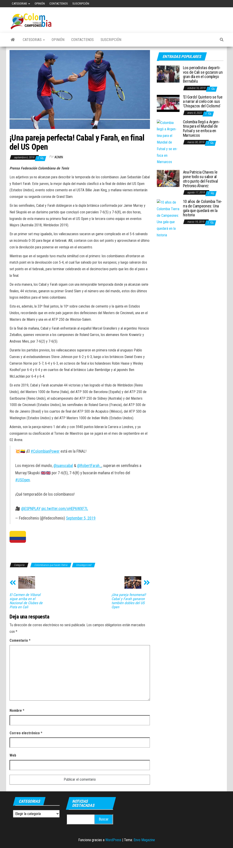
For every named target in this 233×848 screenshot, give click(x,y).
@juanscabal (63, 465)
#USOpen (22, 480)
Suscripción (80, 3)
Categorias (20, 3)
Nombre (17, 710)
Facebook (201, 3)
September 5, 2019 (81, 518)
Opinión (40, 3)
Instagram (223, 3)
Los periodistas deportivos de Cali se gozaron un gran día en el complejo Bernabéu (203, 74)
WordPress (113, 840)
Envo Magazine (144, 840)
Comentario (20, 640)
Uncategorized (83, 565)
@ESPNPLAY (31, 508)
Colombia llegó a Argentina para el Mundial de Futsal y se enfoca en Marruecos (201, 128)
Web (13, 755)
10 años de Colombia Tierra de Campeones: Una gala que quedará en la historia (202, 208)
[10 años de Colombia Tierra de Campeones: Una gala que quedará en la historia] (168, 219)
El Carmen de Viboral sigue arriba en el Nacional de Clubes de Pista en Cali (26, 601)
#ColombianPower (45, 451)
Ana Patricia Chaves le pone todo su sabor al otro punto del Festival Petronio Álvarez (200, 179)
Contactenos (58, 3)
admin (58, 157)
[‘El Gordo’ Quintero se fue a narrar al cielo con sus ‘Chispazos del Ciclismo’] (168, 103)
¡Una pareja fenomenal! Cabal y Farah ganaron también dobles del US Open (128, 601)
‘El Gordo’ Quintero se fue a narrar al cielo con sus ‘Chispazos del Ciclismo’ (203, 102)
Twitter (216, 3)
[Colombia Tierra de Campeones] (12, 40)
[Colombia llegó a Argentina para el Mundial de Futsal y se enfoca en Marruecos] (168, 142)
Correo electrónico (26, 733)
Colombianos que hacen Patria (50, 565)
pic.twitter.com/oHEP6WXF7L (64, 508)
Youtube (208, 3)
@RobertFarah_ (89, 465)
